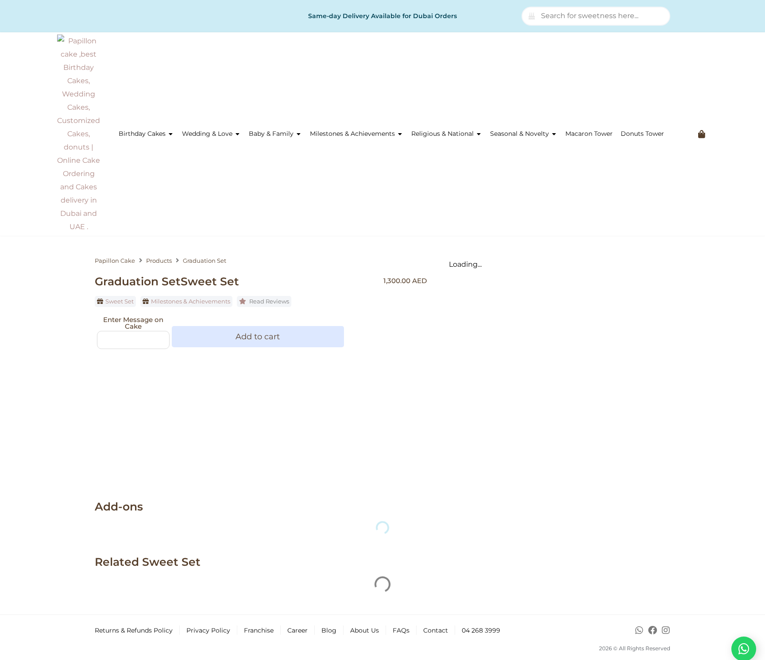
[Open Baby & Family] (299, 133)
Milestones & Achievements (190, 301)
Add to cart (258, 337)
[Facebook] (652, 630)
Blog (328, 630)
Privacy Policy (208, 630)
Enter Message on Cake (133, 323)
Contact (435, 630)
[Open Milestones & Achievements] (400, 133)
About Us (364, 630)
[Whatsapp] (639, 630)
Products (159, 261)
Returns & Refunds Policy (134, 630)
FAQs (401, 630)
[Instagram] (665, 630)
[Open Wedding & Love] (238, 133)
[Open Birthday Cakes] (171, 133)
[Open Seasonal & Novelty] (554, 133)
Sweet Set (119, 301)
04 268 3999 (481, 630)
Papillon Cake (115, 261)
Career (297, 630)
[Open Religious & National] (479, 133)
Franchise (259, 630)
